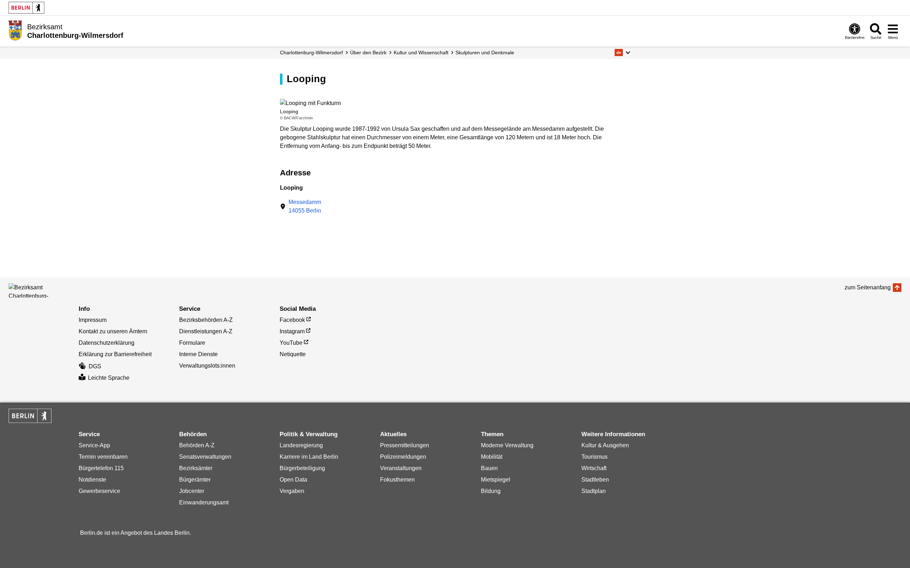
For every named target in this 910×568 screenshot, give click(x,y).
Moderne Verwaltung (507, 445)
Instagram (292, 331)
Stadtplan (593, 491)
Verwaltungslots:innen (207, 366)
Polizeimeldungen (403, 457)
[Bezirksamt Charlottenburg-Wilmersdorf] (41, 290)
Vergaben (292, 491)
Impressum (93, 320)
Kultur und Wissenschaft (421, 52)
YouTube (291, 343)
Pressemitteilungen (404, 445)
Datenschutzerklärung (106, 343)
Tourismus (594, 457)
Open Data (293, 480)
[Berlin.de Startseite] (26, 8)
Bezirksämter (195, 468)
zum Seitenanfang (868, 287)
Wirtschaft (593, 468)
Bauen (489, 468)
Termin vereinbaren (103, 457)
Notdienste (92, 480)
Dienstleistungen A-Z (205, 331)
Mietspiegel (495, 480)
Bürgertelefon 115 (101, 468)
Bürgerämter (195, 480)
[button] (622, 52)
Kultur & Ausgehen (605, 445)
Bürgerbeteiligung (302, 468)
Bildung (491, 491)
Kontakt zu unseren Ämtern (113, 331)
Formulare (192, 343)
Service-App (94, 445)
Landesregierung (301, 445)
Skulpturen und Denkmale (485, 52)
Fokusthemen (397, 480)
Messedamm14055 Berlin (305, 206)
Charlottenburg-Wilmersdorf (311, 52)
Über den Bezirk (368, 52)
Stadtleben (595, 480)
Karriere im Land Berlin (309, 457)
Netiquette (293, 354)
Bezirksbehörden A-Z (206, 320)
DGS (95, 366)
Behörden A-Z (197, 445)
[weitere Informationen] (15, 30)
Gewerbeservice (99, 491)
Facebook (292, 320)
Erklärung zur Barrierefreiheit (115, 354)
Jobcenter (191, 491)
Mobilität (491, 457)
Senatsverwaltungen (205, 457)
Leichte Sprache (108, 378)
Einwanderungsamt (203, 502)
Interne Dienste (198, 354)
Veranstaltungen (401, 468)
